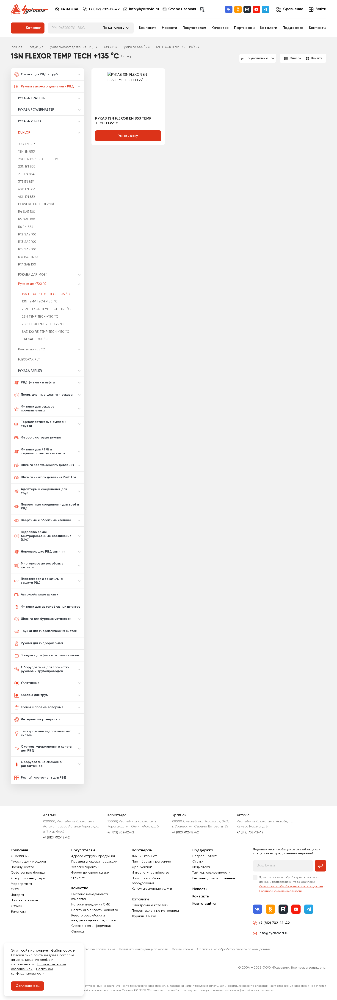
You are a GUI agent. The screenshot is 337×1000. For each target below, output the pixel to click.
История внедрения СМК (90, 904)
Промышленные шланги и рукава (46, 394)
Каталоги (268, 28)
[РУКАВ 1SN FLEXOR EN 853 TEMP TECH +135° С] (128, 94)
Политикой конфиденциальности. (280, 891)
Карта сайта (204, 904)
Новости (169, 28)
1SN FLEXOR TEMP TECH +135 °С (46, 294)
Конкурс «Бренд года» (28, 878)
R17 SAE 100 (27, 264)
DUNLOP (24, 132)
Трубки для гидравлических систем (49, 631)
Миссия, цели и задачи (28, 861)
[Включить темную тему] (202, 9)
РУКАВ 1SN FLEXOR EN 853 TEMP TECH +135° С (123, 121)
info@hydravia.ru (273, 933)
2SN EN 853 (27, 166)
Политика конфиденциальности (143, 949)
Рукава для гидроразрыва (42, 643)
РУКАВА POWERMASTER (36, 109)
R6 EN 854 (25, 227)
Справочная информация (91, 925)
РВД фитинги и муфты (38, 382)
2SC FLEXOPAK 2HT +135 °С (43, 324)
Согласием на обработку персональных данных (291, 886)
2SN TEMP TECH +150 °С (40, 316)
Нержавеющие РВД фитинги (43, 551)
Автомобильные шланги (39, 594)
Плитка (316, 58)
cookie (45, 959)
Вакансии (18, 911)
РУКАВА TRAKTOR (31, 98)
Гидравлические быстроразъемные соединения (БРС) (46, 536)
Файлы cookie (182, 949)
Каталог (33, 28)
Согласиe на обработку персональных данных (234, 949)
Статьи (197, 861)
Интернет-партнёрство (150, 872)
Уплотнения (30, 682)
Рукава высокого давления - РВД (47, 86)
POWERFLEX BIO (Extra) (36, 204)
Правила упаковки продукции (94, 861)
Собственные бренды (28, 872)
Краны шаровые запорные (42, 707)
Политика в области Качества (94, 910)
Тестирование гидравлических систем (46, 733)
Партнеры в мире (24, 900)
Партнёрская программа (151, 861)
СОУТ (15, 889)
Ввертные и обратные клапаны (46, 520)
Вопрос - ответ (204, 856)
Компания (147, 28)
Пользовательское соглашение (90, 949)
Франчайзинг (142, 867)
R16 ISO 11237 (28, 257)
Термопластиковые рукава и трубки (43, 423)
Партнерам (244, 28)
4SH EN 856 (26, 196)
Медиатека (201, 867)
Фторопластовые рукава (41, 437)
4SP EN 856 (26, 189)
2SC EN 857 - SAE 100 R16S (39, 159)
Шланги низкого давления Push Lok (48, 477)
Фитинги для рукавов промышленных (37, 408)
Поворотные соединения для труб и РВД (50, 506)
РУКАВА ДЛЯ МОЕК (32, 274)
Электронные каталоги (150, 905)
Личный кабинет (144, 856)
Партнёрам (142, 850)
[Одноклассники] (238, 9)
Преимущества (22, 867)
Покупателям (194, 28)
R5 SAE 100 (26, 219)
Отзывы (16, 906)
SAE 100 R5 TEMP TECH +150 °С (45, 331)
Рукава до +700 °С (32, 283)
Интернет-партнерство (40, 719)
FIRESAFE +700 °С (35, 339)
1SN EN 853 (26, 151)
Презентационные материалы (155, 910)
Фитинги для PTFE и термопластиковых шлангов (43, 451)
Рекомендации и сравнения (213, 878)
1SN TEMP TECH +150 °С (40, 301)
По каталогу (113, 28)
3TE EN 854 (26, 181)
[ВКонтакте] (228, 9)
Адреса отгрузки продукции (93, 856)
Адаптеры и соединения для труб (44, 491)
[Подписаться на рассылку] (320, 866)
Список (295, 58)
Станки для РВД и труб (39, 74)
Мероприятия (21, 883)
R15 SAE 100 (27, 249)
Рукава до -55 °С (31, 349)
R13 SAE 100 (27, 241)
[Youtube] (256, 9)
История (17, 895)
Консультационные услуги (152, 888)
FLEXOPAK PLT (29, 359)
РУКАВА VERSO (29, 121)
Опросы (77, 931)
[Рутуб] (247, 9)
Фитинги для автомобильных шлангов (50, 606)
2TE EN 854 (26, 174)
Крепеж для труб (34, 695)
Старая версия (182, 9)
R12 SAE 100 (27, 234)
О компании (20, 856)
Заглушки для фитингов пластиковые (50, 655)
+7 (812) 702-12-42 (104, 9)
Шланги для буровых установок (46, 618)
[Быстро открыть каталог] (16, 28)
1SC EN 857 (26, 144)
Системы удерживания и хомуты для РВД (46, 748)
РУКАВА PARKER (30, 370)
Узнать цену (128, 135)
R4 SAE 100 (26, 211)
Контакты (317, 28)
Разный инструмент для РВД (43, 777)
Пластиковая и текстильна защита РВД (42, 580)
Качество (220, 28)
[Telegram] (265, 9)
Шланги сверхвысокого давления (47, 465)
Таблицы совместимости (211, 872)
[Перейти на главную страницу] (29, 9)
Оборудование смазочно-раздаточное (42, 764)
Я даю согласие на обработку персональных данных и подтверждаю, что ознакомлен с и (292, 884)
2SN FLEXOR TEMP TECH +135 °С (46, 309)
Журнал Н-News (144, 916)
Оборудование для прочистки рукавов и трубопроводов (45, 669)
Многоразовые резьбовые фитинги (42, 565)
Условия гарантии (85, 867)
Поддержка (293, 28)
